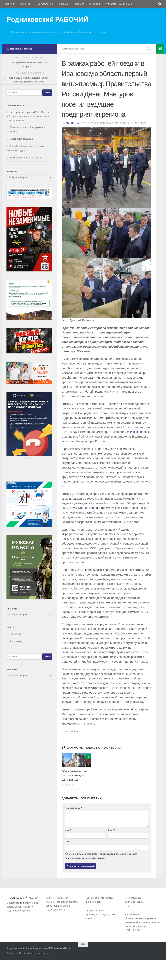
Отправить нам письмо (118, 4)
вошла (93, 508)
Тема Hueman (42, 953)
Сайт (67, 841)
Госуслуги (15, 634)
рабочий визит (73, 48)
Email (111, 830)
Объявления (45, 4)
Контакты (94, 4)
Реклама (63, 4)
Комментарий (73, 808)
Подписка (78, 4)
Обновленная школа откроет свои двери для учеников (74, 775)
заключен (133, 432)
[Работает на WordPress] (20, 953)
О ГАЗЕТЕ (24, 4)
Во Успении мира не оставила (25, 157)
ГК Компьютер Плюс (59, 948)
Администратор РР (74, 123)
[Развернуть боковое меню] (160, 49)
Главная (9, 4)
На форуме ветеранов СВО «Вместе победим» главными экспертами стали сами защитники (28, 116)
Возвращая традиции (21, 138)
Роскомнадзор (17, 641)
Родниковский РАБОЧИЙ (47, 19)
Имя (68, 830)
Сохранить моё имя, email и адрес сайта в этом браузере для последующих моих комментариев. (101, 856)
